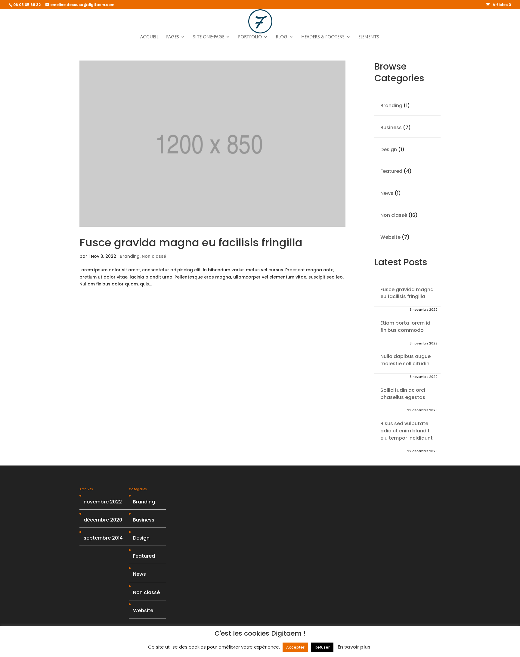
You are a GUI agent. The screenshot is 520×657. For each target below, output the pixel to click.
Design (388, 149)
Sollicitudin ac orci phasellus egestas (402, 394)
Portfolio (250, 37)
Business (391, 127)
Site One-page (208, 37)
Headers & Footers (323, 37)
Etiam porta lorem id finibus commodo (405, 326)
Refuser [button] (322, 647)
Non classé (154, 256)
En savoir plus (354, 647)
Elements (368, 37)
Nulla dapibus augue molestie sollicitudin (405, 360)
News (386, 193)
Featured (391, 171)
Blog (281, 37)
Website (390, 237)
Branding (130, 256)
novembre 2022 (103, 501)
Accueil (149, 37)
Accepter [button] (295, 647)
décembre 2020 (103, 519)
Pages (172, 37)
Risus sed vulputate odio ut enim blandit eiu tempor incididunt (406, 430)
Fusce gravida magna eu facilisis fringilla (190, 242)
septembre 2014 (103, 537)
